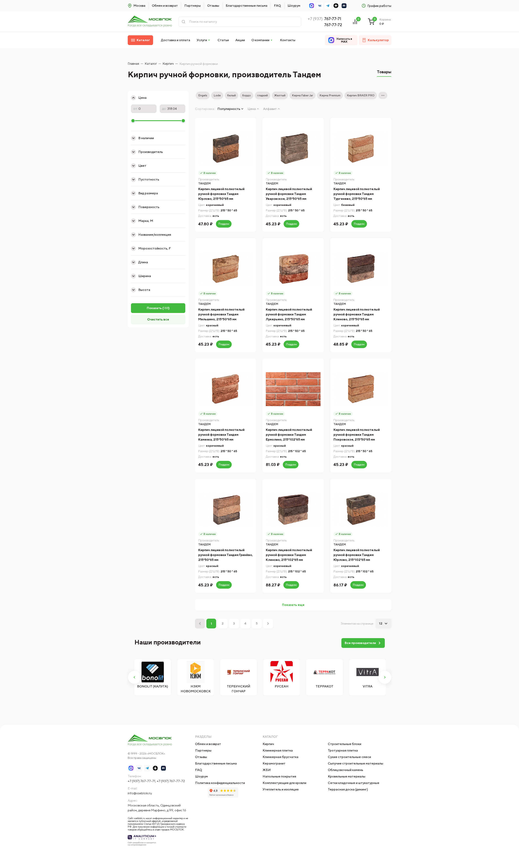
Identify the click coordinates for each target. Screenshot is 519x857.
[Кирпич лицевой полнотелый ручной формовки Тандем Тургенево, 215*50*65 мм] (360, 148)
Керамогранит (274, 763)
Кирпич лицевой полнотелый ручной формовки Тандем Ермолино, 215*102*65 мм (289, 434)
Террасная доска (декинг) (348, 789)
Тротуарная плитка (343, 750)
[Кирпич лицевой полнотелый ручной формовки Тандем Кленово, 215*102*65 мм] (293, 509)
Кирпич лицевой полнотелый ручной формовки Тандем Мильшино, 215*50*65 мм (221, 314)
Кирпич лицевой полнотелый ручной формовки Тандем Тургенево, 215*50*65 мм (356, 194)
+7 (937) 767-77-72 (171, 781)
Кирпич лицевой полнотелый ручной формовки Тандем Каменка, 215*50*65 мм (221, 434)
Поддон (223, 223)
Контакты (287, 40)
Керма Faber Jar (302, 95)
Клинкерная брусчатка (280, 757)
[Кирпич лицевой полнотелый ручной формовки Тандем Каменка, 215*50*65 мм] (225, 389)
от (135, 108)
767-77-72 (333, 24)
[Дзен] (336, 5)
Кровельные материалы (346, 776)
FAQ (277, 6)
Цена (252, 109)
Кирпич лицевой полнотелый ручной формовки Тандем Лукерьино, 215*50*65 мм (289, 314)
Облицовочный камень (345, 770)
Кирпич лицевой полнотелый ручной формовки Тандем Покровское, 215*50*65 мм (356, 434)
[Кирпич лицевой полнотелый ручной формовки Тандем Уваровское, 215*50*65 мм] (293, 148)
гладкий (262, 95)
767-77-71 (332, 18)
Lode (217, 95)
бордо (246, 95)
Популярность (228, 109)
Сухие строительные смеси (349, 757)
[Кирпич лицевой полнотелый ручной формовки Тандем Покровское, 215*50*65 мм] (360, 389)
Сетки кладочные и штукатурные (353, 783)
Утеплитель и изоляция (281, 789)
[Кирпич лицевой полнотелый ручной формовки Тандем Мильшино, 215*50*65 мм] (225, 268)
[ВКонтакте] (319, 5)
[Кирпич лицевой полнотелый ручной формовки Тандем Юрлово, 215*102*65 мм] (360, 509)
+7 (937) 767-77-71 (141, 781)
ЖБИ (267, 770)
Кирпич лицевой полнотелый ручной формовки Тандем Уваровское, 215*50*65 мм (289, 194)
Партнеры (192, 6)
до (164, 108)
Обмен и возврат (165, 6)
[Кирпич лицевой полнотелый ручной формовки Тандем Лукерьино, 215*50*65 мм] (293, 268)
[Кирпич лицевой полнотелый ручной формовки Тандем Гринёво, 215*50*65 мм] (225, 509)
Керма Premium (330, 95)
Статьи (223, 40)
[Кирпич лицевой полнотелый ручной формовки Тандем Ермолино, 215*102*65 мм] (293, 389)
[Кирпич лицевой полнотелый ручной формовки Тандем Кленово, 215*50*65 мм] (360, 268)
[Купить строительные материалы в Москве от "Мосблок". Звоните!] (150, 21)
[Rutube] (344, 5)
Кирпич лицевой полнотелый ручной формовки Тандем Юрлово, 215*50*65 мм (221, 194)
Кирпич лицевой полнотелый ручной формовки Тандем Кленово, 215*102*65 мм (289, 555)
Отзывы (213, 6)
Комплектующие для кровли (284, 783)
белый (231, 95)
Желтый (279, 95)
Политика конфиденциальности (220, 783)
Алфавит (270, 109)
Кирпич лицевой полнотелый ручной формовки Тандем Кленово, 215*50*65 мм (356, 314)
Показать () (158, 308)
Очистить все (158, 319)
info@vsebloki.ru (140, 793)
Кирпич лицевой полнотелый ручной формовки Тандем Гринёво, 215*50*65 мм (225, 555)
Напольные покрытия (279, 776)
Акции (240, 40)
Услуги (202, 40)
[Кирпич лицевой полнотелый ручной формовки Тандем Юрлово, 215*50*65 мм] (225, 148)
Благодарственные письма (246, 6)
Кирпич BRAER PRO (360, 95)
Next (384, 677)
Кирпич (268, 744)
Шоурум (293, 6)
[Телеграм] (328, 5)
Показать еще (293, 605)
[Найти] (183, 22)
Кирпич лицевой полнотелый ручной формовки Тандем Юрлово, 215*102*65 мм (356, 555)
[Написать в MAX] (311, 5)
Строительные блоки (344, 744)
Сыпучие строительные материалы (355, 763)
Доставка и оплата (175, 40)
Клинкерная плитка (278, 750)
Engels (202, 95)
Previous (134, 677)
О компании (260, 40)
